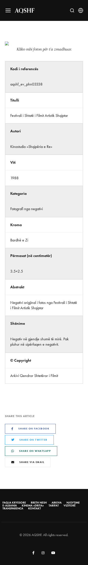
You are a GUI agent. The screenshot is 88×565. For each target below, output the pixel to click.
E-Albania (9, 505)
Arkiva (57, 502)
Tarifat (54, 505)
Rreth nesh (39, 502)
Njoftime (73, 502)
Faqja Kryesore (14, 502)
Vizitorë (70, 505)
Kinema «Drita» (33, 505)
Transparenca (12, 508)
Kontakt (34, 508)
